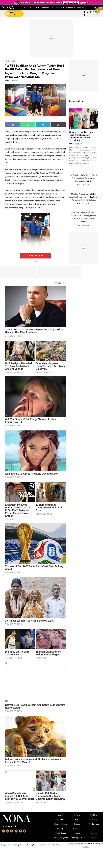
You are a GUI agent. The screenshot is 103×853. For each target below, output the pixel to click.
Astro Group (86, 846)
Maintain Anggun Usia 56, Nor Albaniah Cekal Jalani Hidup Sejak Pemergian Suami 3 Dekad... (83, 197)
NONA (7, 61)
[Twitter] (90, 12)
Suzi (71, 144)
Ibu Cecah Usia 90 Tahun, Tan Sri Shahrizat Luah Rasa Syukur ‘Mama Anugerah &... (84, 178)
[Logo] (7, 7)
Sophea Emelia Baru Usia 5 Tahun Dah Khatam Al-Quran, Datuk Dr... (81, 136)
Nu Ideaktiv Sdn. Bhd (87, 843)
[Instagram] (87, 12)
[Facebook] (84, 12)
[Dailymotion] (84, 15)
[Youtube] (20, 831)
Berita (15, 61)
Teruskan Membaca (35, 256)
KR (8, 80)
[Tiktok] (93, 12)
